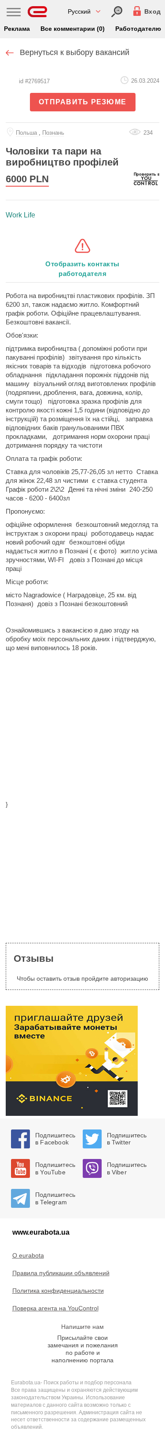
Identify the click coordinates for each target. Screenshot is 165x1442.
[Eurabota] (38, 11)
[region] (82, 732)
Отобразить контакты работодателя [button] (82, 268)
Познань (53, 132)
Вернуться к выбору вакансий (74, 52)
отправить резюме (82, 102)
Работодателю (138, 28)
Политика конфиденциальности (58, 1290)
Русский (79, 11)
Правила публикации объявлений (61, 1272)
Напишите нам (82, 1326)
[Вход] (116, 11)
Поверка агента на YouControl (55, 1308)
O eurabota (28, 1255)
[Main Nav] (13, 13)
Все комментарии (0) (72, 28)
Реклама (17, 28)
